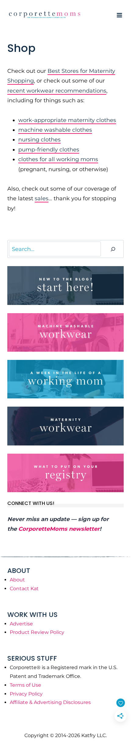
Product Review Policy (37, 632)
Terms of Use (25, 685)
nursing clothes (39, 139)
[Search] (113, 249)
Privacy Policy (26, 694)
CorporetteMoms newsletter (59, 529)
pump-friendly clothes (48, 149)
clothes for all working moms (58, 159)
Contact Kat (24, 588)
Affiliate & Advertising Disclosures (50, 702)
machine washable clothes (55, 130)
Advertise (21, 624)
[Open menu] (119, 15)
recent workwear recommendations (56, 90)
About (17, 580)
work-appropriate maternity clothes (67, 120)
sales (41, 198)
